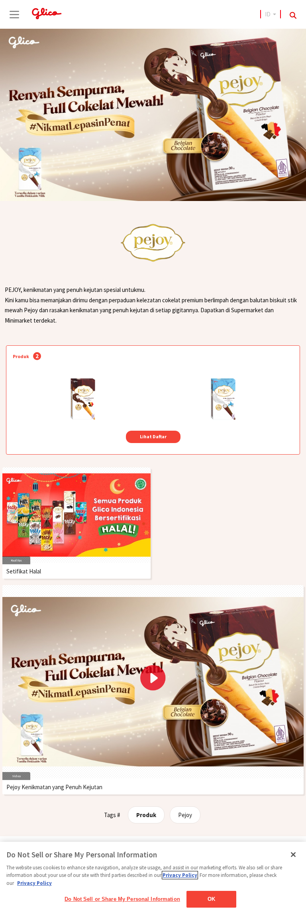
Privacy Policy (180, 875)
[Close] (293, 854)
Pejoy (185, 815)
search (293, 15)
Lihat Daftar (153, 436)
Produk (146, 815)
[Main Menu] (14, 14)
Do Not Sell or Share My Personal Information (122, 899)
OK (211, 899)
